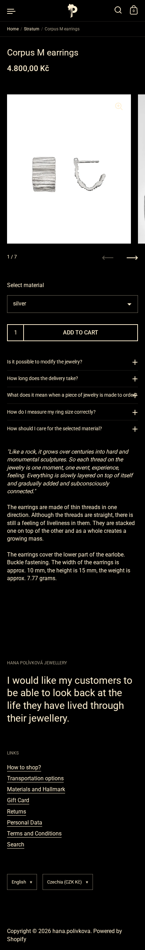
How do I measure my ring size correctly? (51, 412)
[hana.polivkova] (72, 11)
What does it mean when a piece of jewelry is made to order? (72, 395)
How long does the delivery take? (42, 378)
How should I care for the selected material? (54, 428)
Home (13, 29)
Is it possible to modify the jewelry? (44, 362)
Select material (25, 285)
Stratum (31, 29)
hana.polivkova (71, 931)
